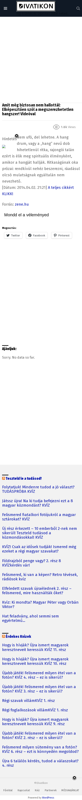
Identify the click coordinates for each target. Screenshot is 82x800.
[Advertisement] (41, 60)
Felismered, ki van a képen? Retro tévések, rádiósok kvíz (40, 577)
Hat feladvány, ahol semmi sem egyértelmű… (30, 618)
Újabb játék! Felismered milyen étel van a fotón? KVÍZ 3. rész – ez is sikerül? (39, 689)
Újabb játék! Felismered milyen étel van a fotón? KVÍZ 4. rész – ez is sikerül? (39, 675)
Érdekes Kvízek (18, 636)
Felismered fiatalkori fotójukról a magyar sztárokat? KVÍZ (39, 517)
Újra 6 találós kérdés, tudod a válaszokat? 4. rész (40, 763)
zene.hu (22, 204)
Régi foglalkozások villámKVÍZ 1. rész (35, 710)
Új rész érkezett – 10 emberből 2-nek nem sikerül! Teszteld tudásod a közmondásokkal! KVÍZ (39, 533)
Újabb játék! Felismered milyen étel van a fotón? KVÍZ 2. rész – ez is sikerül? (39, 735)
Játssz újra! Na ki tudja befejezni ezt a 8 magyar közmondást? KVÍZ (37, 503)
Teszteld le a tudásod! (24, 478)
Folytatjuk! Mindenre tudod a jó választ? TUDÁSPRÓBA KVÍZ (38, 489)
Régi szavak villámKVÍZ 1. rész (28, 701)
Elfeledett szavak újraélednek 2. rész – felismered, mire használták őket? (36, 590)
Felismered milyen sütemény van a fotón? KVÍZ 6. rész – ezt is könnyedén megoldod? (40, 749)
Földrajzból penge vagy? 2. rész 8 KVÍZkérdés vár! (31, 563)
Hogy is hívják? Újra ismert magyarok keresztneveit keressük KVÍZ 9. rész (35, 721)
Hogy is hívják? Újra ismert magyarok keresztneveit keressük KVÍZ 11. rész (35, 647)
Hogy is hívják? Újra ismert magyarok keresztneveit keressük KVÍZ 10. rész (35, 661)
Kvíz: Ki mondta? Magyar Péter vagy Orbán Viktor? (40, 604)
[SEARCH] (78, 8)
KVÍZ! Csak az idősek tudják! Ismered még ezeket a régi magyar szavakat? (39, 549)
